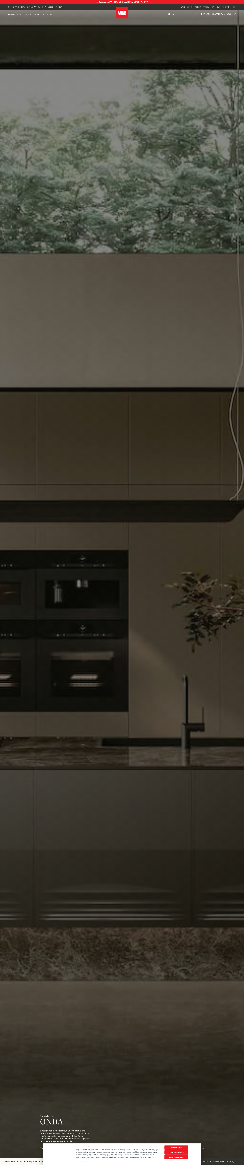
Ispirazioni (39, 14)
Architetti (59, 7)
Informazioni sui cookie (82, 1161)
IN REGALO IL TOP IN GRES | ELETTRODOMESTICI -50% (122, 2)
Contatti (225, 7)
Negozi (50, 14)
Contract (49, 7)
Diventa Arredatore (35, 7)
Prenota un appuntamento (216, 14)
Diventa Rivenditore (16, 7)
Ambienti (12, 14)
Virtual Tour (208, 7)
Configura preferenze (175, 1152)
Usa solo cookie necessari (176, 1157)
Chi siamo (185, 7)
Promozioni (196, 7)
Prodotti (24, 14)
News (218, 7)
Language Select (234, 7)
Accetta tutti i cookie (176, 1147)
